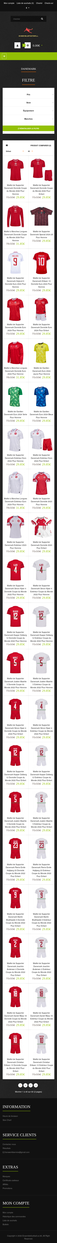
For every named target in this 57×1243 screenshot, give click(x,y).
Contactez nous (9, 1144)
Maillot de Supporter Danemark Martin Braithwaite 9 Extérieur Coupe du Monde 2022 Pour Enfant (41, 920)
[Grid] (7, 145)
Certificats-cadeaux (11, 1180)
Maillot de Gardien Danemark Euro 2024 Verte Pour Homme (15, 414)
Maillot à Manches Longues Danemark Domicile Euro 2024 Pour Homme (15, 371)
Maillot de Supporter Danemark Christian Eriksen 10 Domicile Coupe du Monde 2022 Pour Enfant (15, 1065)
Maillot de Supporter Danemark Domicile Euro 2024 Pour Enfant (41, 327)
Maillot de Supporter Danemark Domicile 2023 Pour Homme (41, 501)
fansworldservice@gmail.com (17, 1152)
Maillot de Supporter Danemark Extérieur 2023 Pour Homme (15, 545)
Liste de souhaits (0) (25, 3)
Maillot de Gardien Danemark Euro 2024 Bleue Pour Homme (41, 414)
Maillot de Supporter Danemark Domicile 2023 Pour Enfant (41, 545)
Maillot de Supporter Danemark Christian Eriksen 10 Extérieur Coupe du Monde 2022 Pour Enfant (41, 1065)
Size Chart (7, 1120)
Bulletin (6, 1224)
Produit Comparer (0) (40, 145)
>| (35, 1086)
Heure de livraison (10, 1116)
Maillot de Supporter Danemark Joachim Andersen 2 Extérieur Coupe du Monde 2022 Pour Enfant (41, 969)
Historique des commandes (14, 1216)
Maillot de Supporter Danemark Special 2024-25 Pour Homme (41, 234)
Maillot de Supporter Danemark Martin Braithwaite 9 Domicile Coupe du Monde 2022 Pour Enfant (15, 920)
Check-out (49, 3)
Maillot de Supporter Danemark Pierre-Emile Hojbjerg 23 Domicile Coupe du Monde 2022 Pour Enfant (15, 870)
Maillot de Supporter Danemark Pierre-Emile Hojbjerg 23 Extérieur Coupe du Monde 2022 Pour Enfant (41, 870)
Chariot (39, 3)
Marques (6, 1176)
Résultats (6, 1148)
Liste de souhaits (10, 1220)
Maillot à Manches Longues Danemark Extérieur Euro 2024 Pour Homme (15, 501)
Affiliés (5, 1184)
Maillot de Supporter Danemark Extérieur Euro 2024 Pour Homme (15, 458)
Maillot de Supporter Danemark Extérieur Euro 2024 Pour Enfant (41, 458)
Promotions (7, 1188)
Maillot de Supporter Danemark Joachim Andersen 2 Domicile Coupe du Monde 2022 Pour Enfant (15, 969)
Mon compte (9, 3)
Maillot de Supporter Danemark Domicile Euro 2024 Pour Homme (15, 327)
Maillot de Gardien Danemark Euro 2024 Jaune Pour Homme (41, 371)
